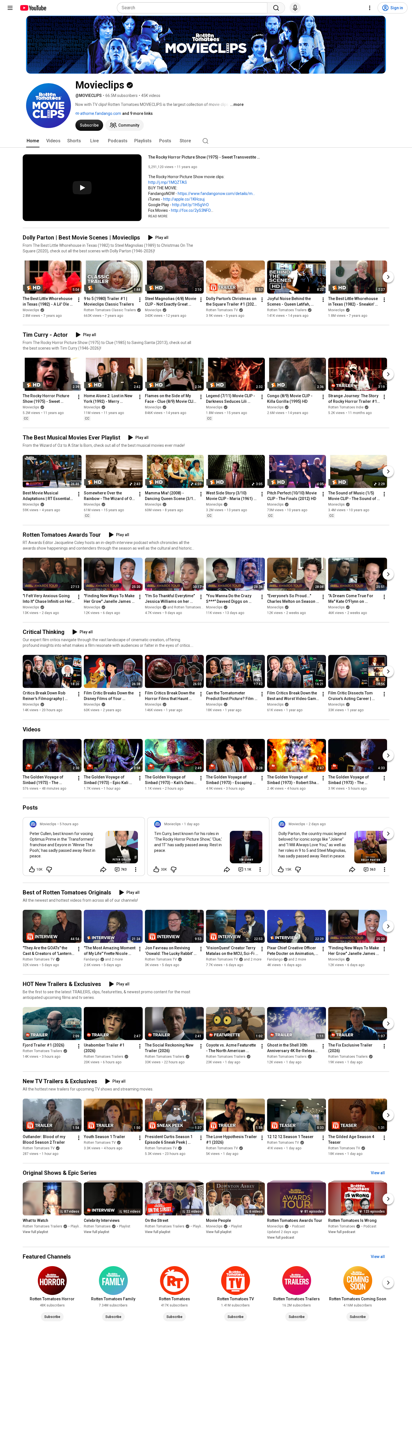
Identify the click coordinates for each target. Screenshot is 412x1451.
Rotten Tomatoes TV (222, 310)
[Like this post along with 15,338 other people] (280, 869)
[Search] (276, 7)
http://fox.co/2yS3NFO (191, 210)
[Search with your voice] (295, 7)
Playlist (76, 1226)
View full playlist (35, 1232)
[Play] (82, 187)
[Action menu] (135, 869)
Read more (158, 216)
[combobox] (194, 7)
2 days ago (317, 824)
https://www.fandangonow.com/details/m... (216, 193)
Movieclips (31, 310)
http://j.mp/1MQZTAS (167, 182)
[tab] (33, 141)
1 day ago (191, 824)
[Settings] (369, 7)
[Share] (103, 869)
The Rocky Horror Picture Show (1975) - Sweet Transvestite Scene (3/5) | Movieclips (204, 157)
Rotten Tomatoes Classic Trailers (110, 310)
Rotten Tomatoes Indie (346, 407)
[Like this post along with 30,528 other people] (156, 869)
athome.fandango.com (100, 113)
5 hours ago (69, 824)
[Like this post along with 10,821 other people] (31, 869)
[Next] (388, 277)
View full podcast (280, 1238)
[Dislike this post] (49, 869)
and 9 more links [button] (137, 113)
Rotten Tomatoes (97, 1226)
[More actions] (78, 299)
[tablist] (206, 141)
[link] (84, 848)
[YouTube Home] (33, 8)
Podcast (298, 1226)
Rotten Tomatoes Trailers (287, 310)
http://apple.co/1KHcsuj (184, 199)
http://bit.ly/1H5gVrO (190, 205)
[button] (158, 216)
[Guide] (10, 7)
